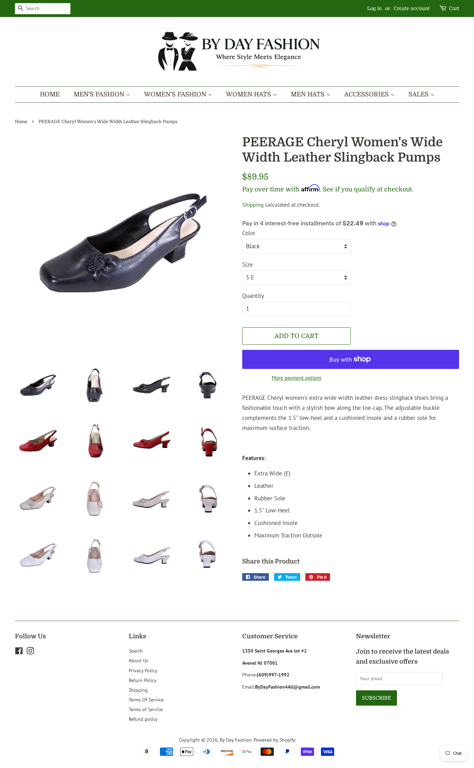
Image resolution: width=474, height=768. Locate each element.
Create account (411, 8)
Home (50, 94)
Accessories (367, 94)
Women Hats (249, 94)
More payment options (296, 377)
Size (247, 264)
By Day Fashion (236, 739)
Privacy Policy (143, 670)
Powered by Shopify (274, 739)
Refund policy (143, 719)
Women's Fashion (176, 94)
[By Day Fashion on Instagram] (30, 652)
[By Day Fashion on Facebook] (19, 652)
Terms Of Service (146, 699)
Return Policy (142, 680)
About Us (138, 660)
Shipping (253, 204)
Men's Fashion (100, 94)
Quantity (253, 296)
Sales (419, 94)
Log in (374, 8)
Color (248, 233)
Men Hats (308, 94)
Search (136, 650)
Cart (454, 8)
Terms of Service (146, 709)
